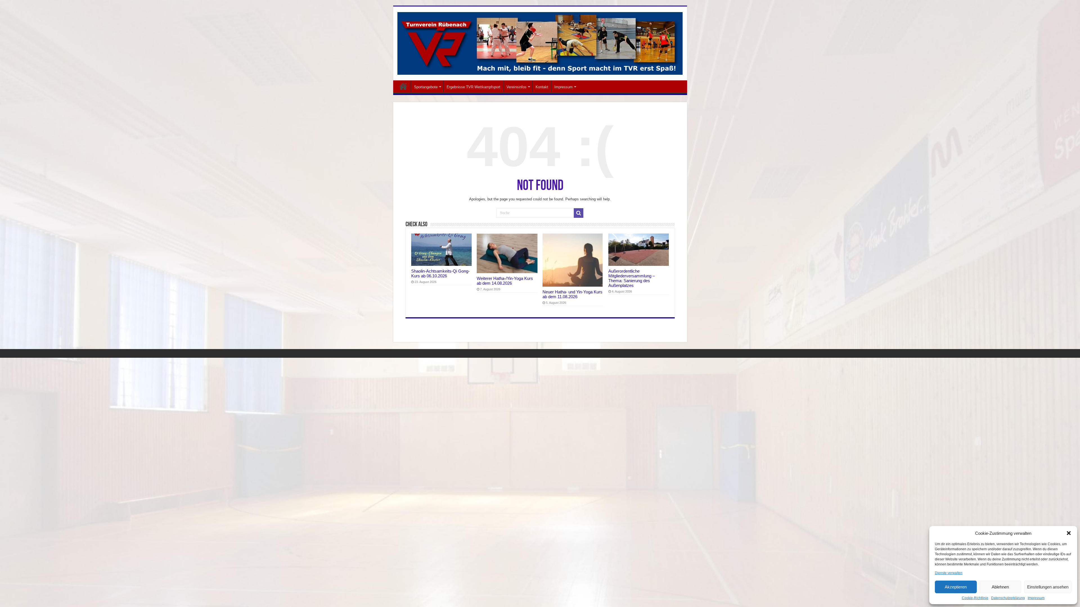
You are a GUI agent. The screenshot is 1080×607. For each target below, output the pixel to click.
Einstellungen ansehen (1047, 587)
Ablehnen (1000, 587)
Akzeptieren (956, 587)
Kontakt (542, 87)
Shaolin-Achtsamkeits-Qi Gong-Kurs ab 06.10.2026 (440, 273)
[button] (1069, 533)
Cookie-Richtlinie (975, 598)
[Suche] (578, 213)
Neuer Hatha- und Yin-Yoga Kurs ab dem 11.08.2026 (572, 294)
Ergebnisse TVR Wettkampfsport (473, 87)
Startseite (403, 86)
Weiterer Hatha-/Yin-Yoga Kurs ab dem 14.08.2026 (505, 281)
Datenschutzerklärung (1008, 598)
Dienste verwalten (948, 573)
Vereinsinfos (516, 87)
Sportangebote (426, 87)
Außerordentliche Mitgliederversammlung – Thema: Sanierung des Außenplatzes (631, 278)
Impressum (1036, 598)
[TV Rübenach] (540, 42)
